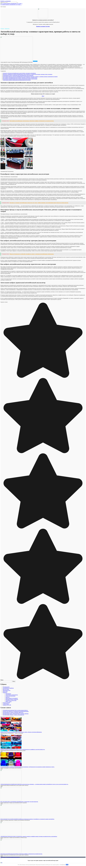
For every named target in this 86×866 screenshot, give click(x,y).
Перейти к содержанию (6, 1)
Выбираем (35, 61)
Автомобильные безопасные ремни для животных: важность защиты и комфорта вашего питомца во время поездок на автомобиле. (29, 836)
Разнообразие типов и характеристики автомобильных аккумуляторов (18, 75)
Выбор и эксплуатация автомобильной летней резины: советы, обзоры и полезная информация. (21, 732)
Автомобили (8, 693)
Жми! (43, 96)
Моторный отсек (6, 690)
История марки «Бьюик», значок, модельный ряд (13, 714)
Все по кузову (6, 689)
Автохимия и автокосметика (12, 694)
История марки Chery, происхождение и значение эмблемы (15, 713)
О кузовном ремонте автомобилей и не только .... (11, 4)
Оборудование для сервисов (12, 698)
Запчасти (7, 697)
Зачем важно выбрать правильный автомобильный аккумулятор (17, 79)
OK (67, 864)
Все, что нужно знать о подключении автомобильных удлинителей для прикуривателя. (19, 801)
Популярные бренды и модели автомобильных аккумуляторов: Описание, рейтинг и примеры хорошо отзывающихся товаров (30, 76)
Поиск (2, 679)
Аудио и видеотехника (10, 695)
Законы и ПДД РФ (7, 704)
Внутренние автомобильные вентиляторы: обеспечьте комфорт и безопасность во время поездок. (21, 853)
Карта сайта (3, 857)
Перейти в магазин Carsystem (43, 26)
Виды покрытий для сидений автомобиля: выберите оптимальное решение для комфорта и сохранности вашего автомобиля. (27, 819)
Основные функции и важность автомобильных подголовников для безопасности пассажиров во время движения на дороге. (27, 766)
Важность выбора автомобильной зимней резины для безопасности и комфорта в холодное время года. (23, 749)
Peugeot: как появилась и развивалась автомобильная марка (16, 711)
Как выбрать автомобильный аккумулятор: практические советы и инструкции (20, 78)
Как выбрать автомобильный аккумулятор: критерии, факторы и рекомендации (20, 77)
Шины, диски (8, 701)
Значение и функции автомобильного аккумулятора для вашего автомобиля (19, 73)
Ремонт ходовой (6, 702)
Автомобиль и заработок (8, 688)
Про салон (5, 691)
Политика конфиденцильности (13, 857)
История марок (6, 686)
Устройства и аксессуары (11, 700)
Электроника (6, 703)
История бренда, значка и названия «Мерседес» (13, 712)
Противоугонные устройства (12, 699)
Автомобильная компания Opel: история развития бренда (15, 710)
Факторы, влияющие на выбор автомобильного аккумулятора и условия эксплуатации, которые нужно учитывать (27, 74)
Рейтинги (5, 692)
